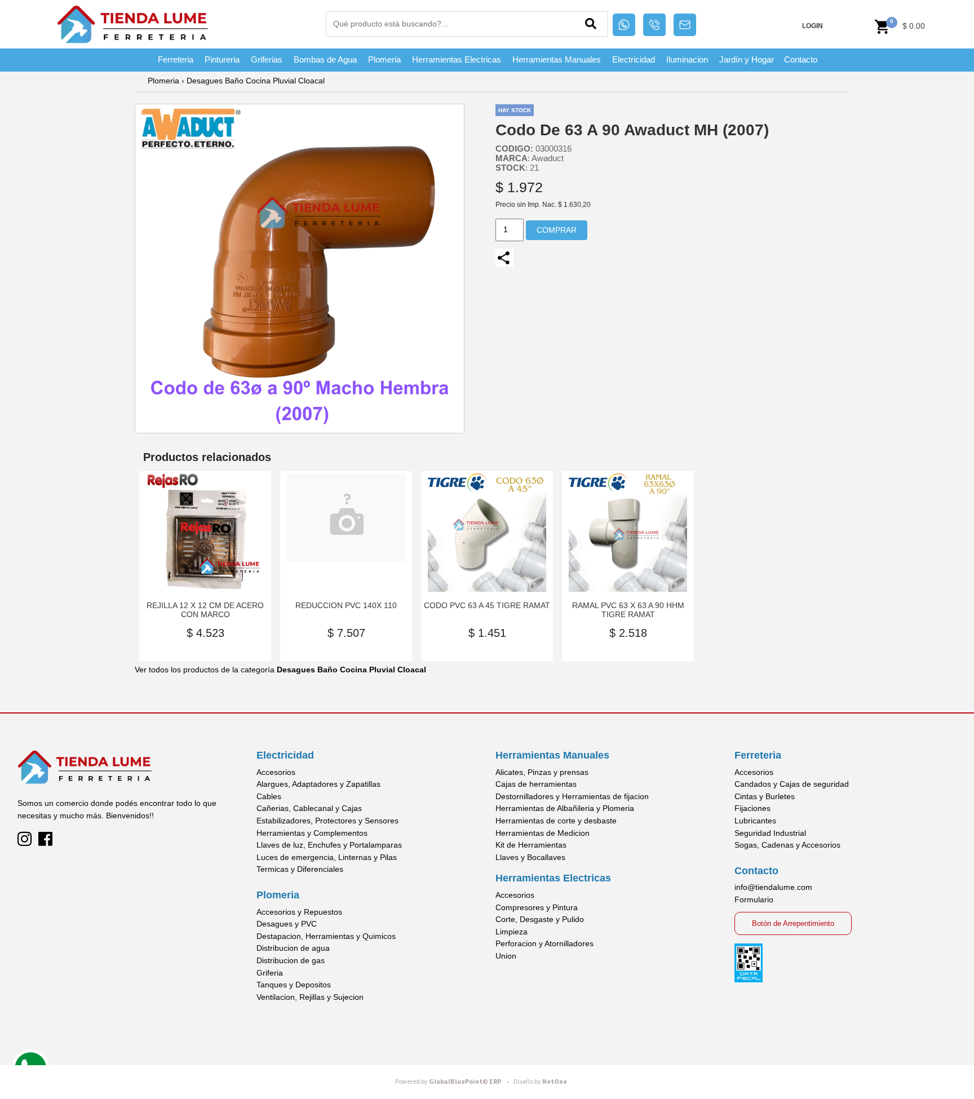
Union (505, 955)
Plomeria (384, 59)
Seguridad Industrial (770, 832)
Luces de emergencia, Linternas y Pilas (326, 857)
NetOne (540, 1082)
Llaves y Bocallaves (530, 857)
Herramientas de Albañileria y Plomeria (564, 808)
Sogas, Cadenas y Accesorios (787, 844)
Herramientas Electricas (456, 59)
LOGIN (812, 26)
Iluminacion (687, 59)
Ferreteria (175, 59)
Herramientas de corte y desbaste (556, 820)
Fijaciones (752, 808)
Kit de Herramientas (530, 844)
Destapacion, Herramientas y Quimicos (326, 936)
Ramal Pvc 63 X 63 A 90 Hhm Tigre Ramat (628, 610)
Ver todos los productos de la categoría (280, 669)
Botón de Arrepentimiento (793, 923)
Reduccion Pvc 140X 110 (346, 605)
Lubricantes (755, 820)
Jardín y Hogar (746, 59)
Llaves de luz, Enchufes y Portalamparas (329, 844)
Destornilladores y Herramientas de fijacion (572, 796)
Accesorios (275, 772)
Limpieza (511, 931)
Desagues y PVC (286, 923)
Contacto (800, 59)
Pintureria (222, 59)
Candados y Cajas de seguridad (791, 783)
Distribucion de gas (290, 960)
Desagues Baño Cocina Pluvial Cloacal (256, 80)
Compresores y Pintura (536, 907)
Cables (268, 796)
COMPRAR (557, 229)
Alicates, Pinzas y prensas (541, 772)
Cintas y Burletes (764, 796)
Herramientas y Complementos (312, 832)
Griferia (269, 972)
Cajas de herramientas (536, 783)
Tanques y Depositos (293, 984)
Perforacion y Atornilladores (544, 943)
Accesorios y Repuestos (299, 911)
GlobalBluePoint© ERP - (453, 1082)
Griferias (266, 59)
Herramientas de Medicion (542, 832)
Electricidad (633, 59)
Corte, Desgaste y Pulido (539, 919)
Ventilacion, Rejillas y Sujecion (310, 996)
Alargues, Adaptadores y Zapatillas (318, 783)
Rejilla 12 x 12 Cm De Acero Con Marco (205, 610)
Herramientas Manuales (556, 59)
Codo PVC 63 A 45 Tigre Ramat (487, 605)
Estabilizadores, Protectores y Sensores (327, 820)
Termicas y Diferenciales (299, 869)
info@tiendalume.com (773, 887)
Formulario (753, 899)
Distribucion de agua (293, 947)
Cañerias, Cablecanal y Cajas (309, 808)
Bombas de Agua (325, 59)
